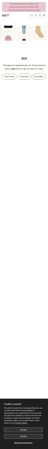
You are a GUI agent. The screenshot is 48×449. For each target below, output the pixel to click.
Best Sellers (38, 76)
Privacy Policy (21, 423)
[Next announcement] (43, 7)
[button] (32, 15)
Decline (23, 436)
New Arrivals (9, 76)
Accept (23, 430)
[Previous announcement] (5, 7)
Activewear (24, 76)
